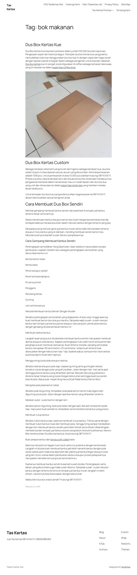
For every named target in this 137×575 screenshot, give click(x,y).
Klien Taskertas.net (92, 4)
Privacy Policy (112, 4)
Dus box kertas (33, 64)
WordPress (125, 567)
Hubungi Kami (73, 4)
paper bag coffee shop (64, 67)
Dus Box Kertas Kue (43, 44)
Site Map (125, 4)
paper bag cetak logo (72, 185)
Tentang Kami (123, 10)
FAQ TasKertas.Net (53, 4)
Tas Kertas (11, 7)
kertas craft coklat (59, 439)
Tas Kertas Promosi (102, 10)
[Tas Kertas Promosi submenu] (113, 10)
